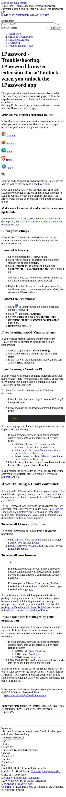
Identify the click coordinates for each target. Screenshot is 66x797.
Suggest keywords (13, 737)
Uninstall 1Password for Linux (24, 539)
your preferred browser (25, 511)
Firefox (10, 143)
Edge (9, 151)
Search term (7, 20)
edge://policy (30, 654)
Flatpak (59, 494)
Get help (12, 277)
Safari (10, 167)
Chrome (11, 135)
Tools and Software (18, 39)
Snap (48, 494)
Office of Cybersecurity (20, 36)
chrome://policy (35, 651)
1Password (14, 42)
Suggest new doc (51, 771)
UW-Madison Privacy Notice (16, 783)
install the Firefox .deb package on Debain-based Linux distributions (30, 606)
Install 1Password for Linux (23, 545)
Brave (9, 159)
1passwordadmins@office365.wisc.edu (25, 695)
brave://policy (32, 657)
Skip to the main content (14, 2)
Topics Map (14, 33)
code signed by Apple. (38, 184)
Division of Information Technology (20, 777)
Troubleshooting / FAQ (20, 45)
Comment (36, 771)
